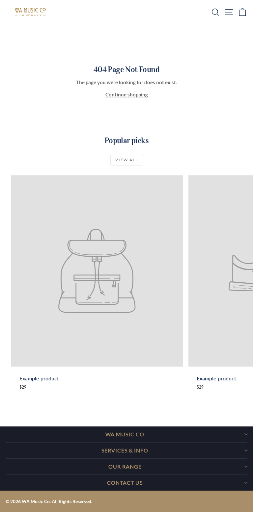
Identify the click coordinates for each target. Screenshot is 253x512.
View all (126, 159)
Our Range (125, 466)
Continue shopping (126, 94)
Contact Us (125, 482)
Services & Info (124, 450)
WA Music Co (124, 434)
